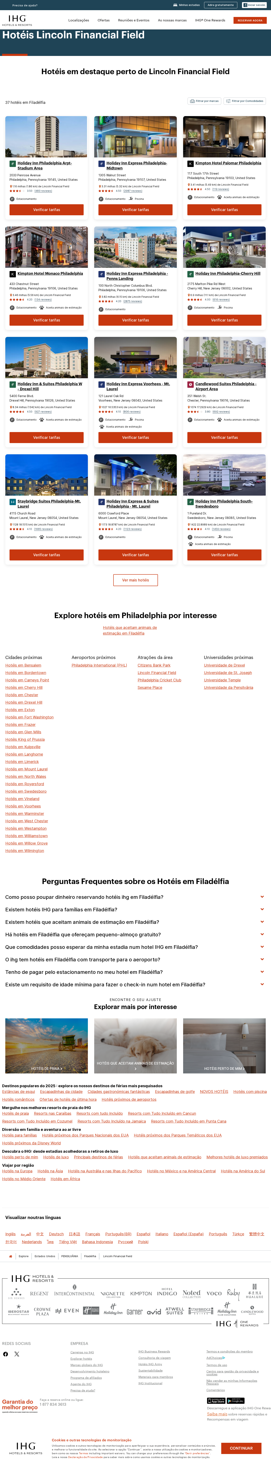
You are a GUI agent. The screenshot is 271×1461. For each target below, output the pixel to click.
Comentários (215, 1390)
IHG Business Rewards (154, 1351)
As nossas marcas (172, 20)
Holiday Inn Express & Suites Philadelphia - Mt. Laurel (132, 503)
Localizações (78, 20)
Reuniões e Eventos (133, 20)
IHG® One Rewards (210, 20)
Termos (83, 1453)
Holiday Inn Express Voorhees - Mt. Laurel (138, 386)
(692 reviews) (221, 411)
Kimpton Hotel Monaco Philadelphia (50, 273)
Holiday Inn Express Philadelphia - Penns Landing (137, 276)
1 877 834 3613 (53, 1403)
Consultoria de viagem (154, 1357)
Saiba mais (217, 1413)
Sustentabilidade (150, 1370)
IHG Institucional (150, 1383)
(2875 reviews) (132, 301)
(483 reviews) (43, 190)
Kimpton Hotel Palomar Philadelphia (228, 163)
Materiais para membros (155, 1377)
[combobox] (204, 101)
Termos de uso (216, 1365)
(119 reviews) (220, 189)
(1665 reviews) (43, 529)
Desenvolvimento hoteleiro (90, 1371)
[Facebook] (6, 1354)
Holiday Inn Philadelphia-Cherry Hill (227, 273)
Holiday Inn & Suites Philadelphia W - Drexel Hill (50, 386)
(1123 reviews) (132, 529)
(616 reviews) (221, 299)
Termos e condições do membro (229, 1351)
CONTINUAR (241, 1448)
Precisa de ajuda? (83, 1390)
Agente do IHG (81, 1384)
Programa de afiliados (86, 1377)
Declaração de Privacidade (85, 1457)
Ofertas (104, 20)
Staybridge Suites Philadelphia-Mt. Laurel (49, 503)
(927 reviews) (43, 411)
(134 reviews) (43, 299)
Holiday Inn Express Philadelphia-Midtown (136, 165)
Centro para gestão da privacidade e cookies (232, 1372)
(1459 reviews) (221, 529)
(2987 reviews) (132, 190)
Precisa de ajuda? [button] (25, 5)
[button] (254, 5)
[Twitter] (17, 1354)
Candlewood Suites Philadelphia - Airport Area (226, 386)
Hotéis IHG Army (150, 1364)
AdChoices (214, 1357)
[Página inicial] (10, 1256)
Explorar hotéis (81, 1358)
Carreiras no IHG (82, 1352)
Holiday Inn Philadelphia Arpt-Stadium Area (45, 165)
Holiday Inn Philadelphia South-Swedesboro (224, 503)
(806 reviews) (132, 411)
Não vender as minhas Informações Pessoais (231, 1382)
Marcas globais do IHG (87, 1365)
